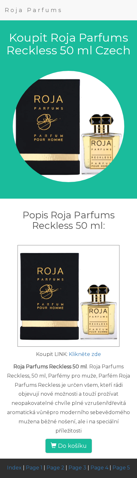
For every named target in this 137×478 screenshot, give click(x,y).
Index (14, 468)
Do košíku (71, 445)
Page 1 (34, 468)
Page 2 (55, 468)
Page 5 (121, 468)
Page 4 (99, 468)
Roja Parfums (34, 10)
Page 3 (77, 468)
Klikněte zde (85, 354)
